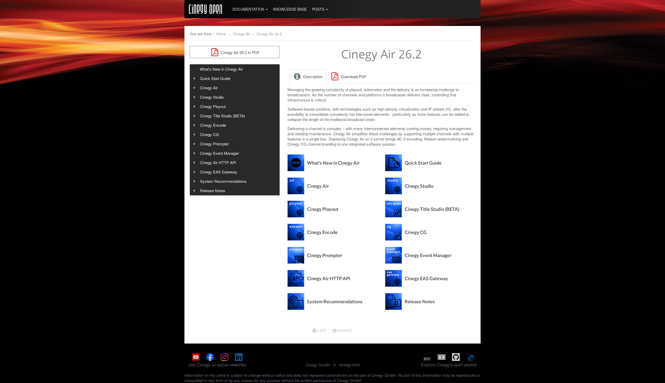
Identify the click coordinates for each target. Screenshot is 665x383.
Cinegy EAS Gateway (218, 171)
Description (312, 76)
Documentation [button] (248, 9)
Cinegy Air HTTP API (218, 162)
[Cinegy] (205, 9)
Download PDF (353, 76)
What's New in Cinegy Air (221, 69)
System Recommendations (223, 181)
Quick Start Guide (215, 78)
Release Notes (212, 190)
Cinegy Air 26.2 (269, 33)
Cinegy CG (209, 134)
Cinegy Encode (213, 125)
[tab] (308, 76)
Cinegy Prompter (214, 143)
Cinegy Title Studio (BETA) (222, 115)
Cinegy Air (241, 33)
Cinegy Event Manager (219, 153)
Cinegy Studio (212, 97)
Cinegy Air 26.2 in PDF (240, 52)
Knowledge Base (290, 9)
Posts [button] (318, 9)
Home (221, 33)
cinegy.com (349, 365)
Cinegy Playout (213, 106)
